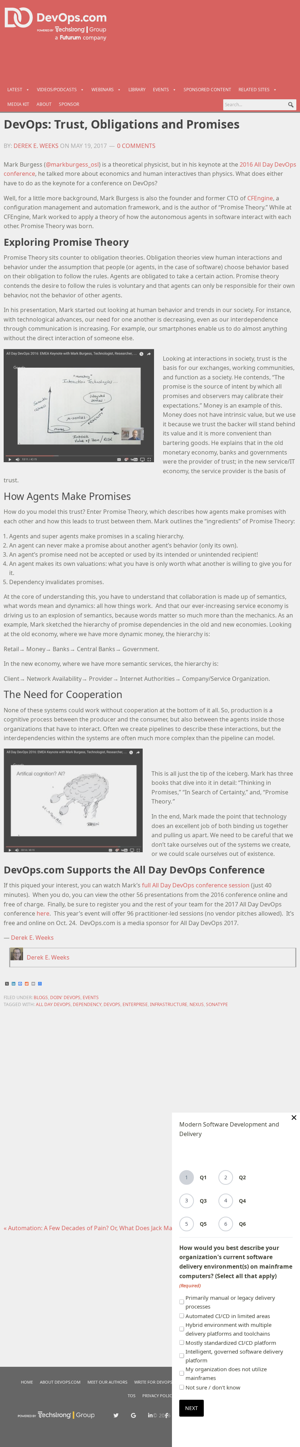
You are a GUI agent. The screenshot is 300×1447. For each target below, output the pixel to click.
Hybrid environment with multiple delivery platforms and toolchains (228, 1329)
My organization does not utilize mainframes (226, 1373)
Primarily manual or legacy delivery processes (230, 1302)
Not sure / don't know (212, 1387)
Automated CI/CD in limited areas (227, 1316)
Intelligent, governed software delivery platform (234, 1356)
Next (191, 1408)
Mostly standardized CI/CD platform (230, 1342)
